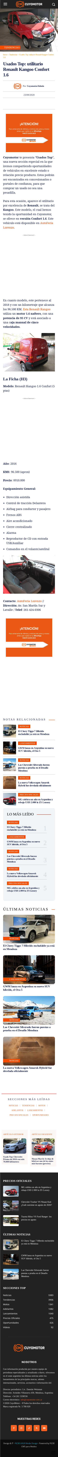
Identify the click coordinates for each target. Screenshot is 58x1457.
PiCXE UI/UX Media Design (26, 1443)
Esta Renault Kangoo (36, 309)
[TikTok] (29, 1428)
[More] (54, 103)
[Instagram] (21, 1428)
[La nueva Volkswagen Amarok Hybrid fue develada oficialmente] (9, 782)
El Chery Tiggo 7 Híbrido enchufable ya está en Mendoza (33, 732)
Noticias (24, 726)
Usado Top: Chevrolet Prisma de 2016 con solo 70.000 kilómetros (13, 1159)
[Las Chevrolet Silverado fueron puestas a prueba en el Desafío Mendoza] (9, 764)
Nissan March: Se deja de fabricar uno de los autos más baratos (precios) (43, 1161)
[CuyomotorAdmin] (18, 86)
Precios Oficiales (29, 795)
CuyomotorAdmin (35, 86)
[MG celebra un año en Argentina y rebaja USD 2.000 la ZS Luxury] (9, 799)
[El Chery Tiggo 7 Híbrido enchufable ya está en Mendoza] (9, 731)
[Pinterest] (18, 103)
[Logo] (29, 4)
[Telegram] (47, 103)
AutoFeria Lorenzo (29, 601)
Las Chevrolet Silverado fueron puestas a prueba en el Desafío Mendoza (34, 768)
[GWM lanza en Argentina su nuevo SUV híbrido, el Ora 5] (9, 748)
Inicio (5, 55)
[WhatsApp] (25, 103)
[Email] (40, 103)
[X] (11, 103)
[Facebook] (4, 103)
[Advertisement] (29, 265)
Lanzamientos (27, 743)
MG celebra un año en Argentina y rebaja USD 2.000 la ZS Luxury (35, 801)
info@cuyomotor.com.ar (31, 1400)
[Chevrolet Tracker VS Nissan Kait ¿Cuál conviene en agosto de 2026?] (11, 1205)
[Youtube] (44, 1428)
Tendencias (13, 55)
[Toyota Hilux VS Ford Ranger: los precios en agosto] (11, 1220)
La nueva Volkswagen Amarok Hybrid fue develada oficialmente (34, 784)
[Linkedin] (32, 103)
